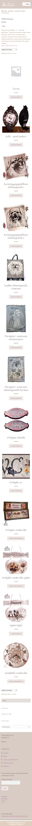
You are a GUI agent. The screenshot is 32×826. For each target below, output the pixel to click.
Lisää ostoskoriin (16, 97)
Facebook (4, 796)
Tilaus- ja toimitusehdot (11, 759)
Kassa (5, 756)
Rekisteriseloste (8, 763)
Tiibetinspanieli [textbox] (15, 727)
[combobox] (16, 727)
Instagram (4, 798)
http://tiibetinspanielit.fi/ (9, 45)
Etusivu (5, 11)
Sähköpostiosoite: (7, 779)
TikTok (3, 801)
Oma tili (6, 753)
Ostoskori (6, 766)
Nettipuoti (10, 11)
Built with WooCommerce (19, 816)
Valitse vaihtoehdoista (16, 538)
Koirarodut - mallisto (20, 11)
